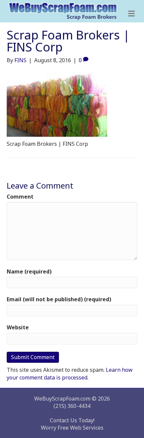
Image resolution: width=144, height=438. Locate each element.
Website (18, 327)
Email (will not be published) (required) (59, 299)
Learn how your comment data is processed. (70, 373)
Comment (20, 196)
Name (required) (29, 271)
